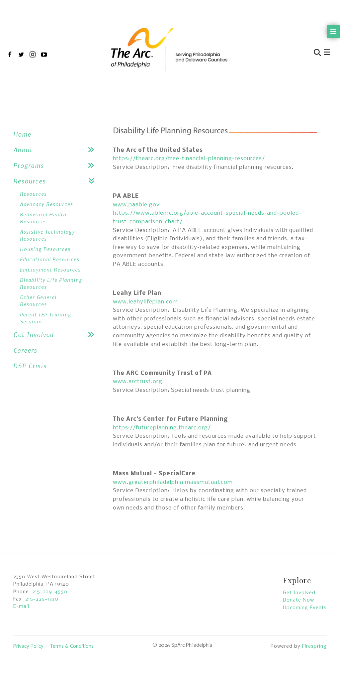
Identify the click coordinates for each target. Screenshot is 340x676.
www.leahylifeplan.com (145, 302)
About (23, 150)
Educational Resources (49, 259)
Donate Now (298, 600)
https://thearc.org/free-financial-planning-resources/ (189, 159)
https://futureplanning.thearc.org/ (162, 428)
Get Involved (33, 334)
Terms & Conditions (72, 646)
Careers (25, 350)
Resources (29, 181)
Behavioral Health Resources (43, 218)
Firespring (314, 646)
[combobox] (285, 53)
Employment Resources (50, 269)
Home (22, 134)
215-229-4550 (49, 592)
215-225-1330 (41, 599)
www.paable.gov (136, 205)
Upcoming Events (305, 608)
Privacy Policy (28, 646)
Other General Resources (38, 300)
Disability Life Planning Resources (51, 283)
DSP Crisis (29, 366)
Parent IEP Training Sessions (45, 318)
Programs (28, 165)
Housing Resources (45, 249)
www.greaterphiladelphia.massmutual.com (173, 482)
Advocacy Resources (46, 204)
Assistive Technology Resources (47, 235)
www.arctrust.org (137, 382)
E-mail (21, 606)
